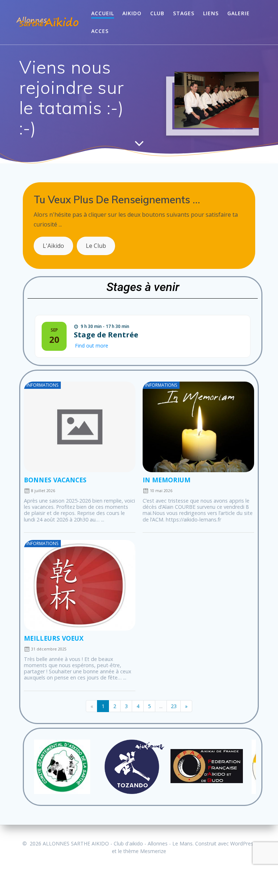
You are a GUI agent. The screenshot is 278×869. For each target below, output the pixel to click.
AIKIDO (132, 13)
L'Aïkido (53, 246)
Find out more (91, 345)
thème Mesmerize (144, 851)
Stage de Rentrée (106, 335)
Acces (100, 31)
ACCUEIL (102, 13)
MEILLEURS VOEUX (54, 638)
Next (248, 767)
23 (174, 706)
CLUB (157, 13)
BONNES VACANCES (55, 479)
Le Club (96, 246)
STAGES (183, 13)
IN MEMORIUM (166, 479)
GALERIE (238, 13)
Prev (37, 767)
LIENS (211, 13)
